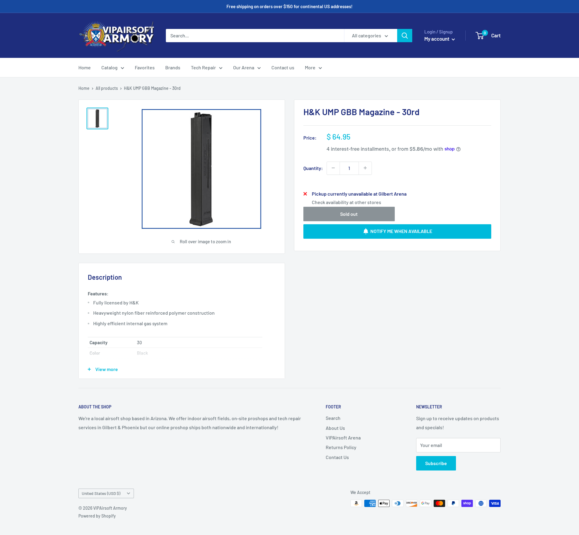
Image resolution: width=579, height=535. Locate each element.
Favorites (145, 67)
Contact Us (337, 457)
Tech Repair (203, 67)
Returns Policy (341, 447)
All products (107, 88)
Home (84, 67)
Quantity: (313, 168)
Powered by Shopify (97, 515)
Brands (172, 67)
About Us (335, 428)
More (310, 67)
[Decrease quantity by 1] (333, 168)
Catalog (109, 67)
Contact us (282, 67)
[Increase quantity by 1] (365, 168)
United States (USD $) (101, 493)
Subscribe (436, 463)
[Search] (404, 35)
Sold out (349, 213)
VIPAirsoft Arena (343, 437)
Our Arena (243, 67)
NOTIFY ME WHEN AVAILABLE (401, 231)
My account (437, 39)
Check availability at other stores (346, 202)
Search (333, 418)
